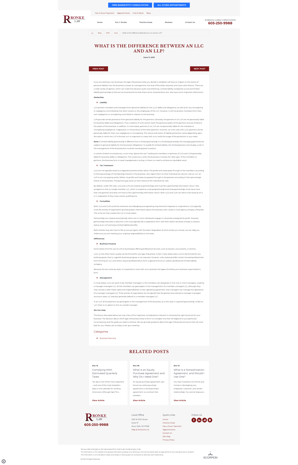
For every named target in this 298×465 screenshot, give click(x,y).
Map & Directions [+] (140, 430)
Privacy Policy (168, 440)
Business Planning (108, 338)
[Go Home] (92, 33)
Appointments (123, 13)
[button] (4, 461)
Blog (149, 13)
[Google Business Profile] (210, 420)
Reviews (168, 22)
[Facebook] (194, 420)
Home (100, 22)
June (116, 33)
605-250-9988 (220, 23)
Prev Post (98, 69)
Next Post (199, 69)
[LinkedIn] (199, 420)
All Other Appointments (171, 5)
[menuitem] (100, 22)
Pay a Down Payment (104, 13)
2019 (107, 33)
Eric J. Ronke (121, 22)
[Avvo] (204, 420)
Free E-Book (138, 13)
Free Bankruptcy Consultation (130, 5)
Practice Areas (145, 22)
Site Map (166, 436)
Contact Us (190, 22)
